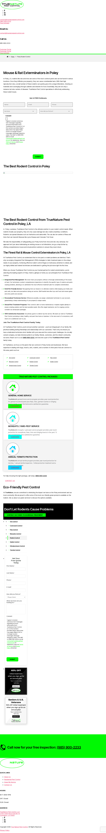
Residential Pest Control (42, 46)
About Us (26, 46)
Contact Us (75, 46)
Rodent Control (34, 361)
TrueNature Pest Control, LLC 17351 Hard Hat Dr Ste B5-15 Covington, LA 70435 (10, 813)
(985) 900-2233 (5, 21)
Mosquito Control (13, 361)
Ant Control (12, 357)
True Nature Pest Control (19, 827)
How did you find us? (14, 594)
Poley (12, 57)
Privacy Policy (4, 830)
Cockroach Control (35, 357)
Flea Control (53, 357)
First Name (11, 566)
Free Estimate (4, 23)
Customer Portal (5, 49)
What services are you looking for (14, 601)
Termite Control (34, 365)
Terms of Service (11, 142)
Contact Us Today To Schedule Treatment (25, 515)
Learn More (15, 406)
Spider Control (54, 361)
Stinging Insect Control (15, 365)
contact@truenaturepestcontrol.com (12, 19)
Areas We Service (60, 46)
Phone (9, 580)
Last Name (11, 573)
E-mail (9, 587)
